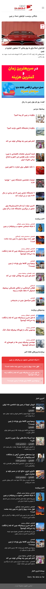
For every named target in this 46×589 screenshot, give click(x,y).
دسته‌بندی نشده (21, 444)
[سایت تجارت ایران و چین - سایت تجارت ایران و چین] (23, 8)
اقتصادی (31, 410)
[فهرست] (43, 8)
